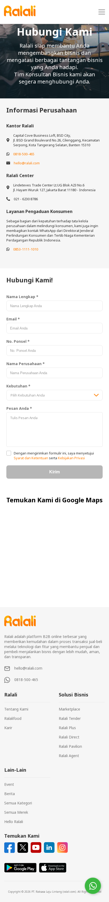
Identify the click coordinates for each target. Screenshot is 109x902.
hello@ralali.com (27, 163)
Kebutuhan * (18, 386)
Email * (13, 318)
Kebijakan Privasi (71, 458)
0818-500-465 (23, 154)
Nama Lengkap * (22, 296)
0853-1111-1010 (25, 249)
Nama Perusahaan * (25, 363)
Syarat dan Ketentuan (31, 458)
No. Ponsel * (18, 341)
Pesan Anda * (19, 408)
